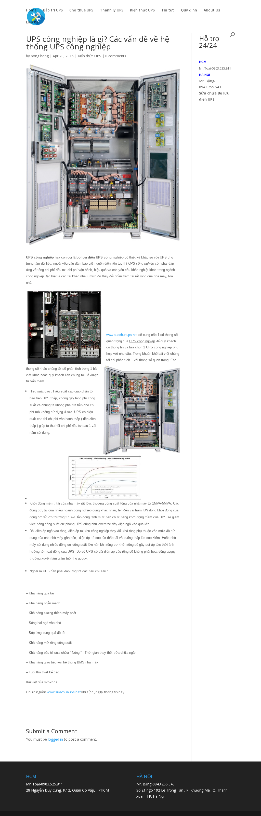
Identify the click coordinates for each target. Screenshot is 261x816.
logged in (55, 739)
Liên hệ (32, 22)
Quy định (189, 10)
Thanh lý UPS (111, 10)
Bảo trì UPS (53, 10)
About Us (212, 10)
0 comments (115, 55)
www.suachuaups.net (121, 335)
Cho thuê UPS (81, 10)
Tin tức (167, 10)
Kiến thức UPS (142, 10)
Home (31, 10)
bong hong (40, 55)
